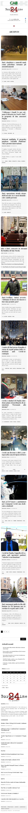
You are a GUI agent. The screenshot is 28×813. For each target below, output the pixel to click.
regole (21, 623)
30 (10, 682)
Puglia (8, 409)
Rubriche (8, 146)
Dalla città (9, 69)
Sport (8, 304)
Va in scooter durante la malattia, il (9, 793)
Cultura (5, 253)
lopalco (14, 571)
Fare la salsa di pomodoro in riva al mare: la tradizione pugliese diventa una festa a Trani (14, 656)
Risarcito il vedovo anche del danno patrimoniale (13, 782)
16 (10, 678)
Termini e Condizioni (5, 808)
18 (17, 678)
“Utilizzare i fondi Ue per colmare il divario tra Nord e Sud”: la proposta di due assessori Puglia (14, 115)
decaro (20, 267)
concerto (17, 267)
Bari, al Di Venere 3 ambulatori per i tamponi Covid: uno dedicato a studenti (14, 504)
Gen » (7, 687)
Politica (8, 121)
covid (8, 81)
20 (24, 678)
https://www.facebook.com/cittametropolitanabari (12, 264)
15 (7, 678)
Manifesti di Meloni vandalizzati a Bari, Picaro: (12, 754)
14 (3, 678)
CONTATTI (16, 806)
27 (24, 680)
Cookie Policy (22, 806)
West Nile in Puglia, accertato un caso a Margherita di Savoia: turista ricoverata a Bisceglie (14, 659)
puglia (5, 133)
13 (24, 676)
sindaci (18, 421)
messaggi (17, 623)
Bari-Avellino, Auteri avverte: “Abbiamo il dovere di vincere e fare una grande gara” (14, 299)
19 (20, 678)
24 (14, 680)
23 (10, 680)
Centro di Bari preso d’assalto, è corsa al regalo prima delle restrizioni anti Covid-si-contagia (14, 350)
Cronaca (8, 356)
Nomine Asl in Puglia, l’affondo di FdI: (10, 759)
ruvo (19, 470)
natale (24, 267)
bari (5, 81)
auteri (5, 316)
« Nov (3, 687)
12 (20, 676)
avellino (10, 316)
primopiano (19, 368)
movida (12, 81)
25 (17, 680)
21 (3, 680)
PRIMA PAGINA (3, 806)
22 (7, 680)
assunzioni (6, 421)
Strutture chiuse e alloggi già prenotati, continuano (13, 723)
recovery (10, 133)
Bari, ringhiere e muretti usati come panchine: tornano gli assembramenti (14, 64)
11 (17, 676)
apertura (7, 368)
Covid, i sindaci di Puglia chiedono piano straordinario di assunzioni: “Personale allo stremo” (14, 404)
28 (3, 682)
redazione (4, 69)
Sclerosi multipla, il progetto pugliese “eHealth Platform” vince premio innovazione (14, 141)
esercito (9, 212)
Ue (13, 133)
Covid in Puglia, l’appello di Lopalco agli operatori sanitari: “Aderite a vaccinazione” (14, 555)
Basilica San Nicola (10, 267)
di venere (14, 520)
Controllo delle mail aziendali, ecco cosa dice (12, 799)
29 (7, 682)
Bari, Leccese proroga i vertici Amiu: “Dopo (12, 772)
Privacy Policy (10, 806)
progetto (15, 161)
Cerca (23, 639)
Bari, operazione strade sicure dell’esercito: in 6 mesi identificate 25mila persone (14, 195)
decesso (11, 470)
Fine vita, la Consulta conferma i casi (10, 787)
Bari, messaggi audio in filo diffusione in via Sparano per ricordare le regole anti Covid (14, 606)
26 (20, 680)
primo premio (8, 161)
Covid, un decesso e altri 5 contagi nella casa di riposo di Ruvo (14, 453)
